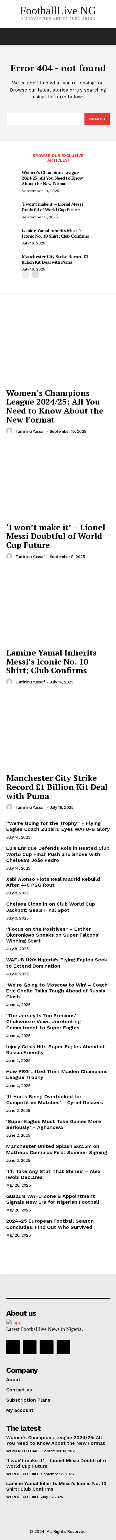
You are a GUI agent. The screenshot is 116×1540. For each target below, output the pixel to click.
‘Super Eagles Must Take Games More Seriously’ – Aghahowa (53, 1124)
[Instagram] (30, 1347)
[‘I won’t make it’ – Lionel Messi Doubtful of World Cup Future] (58, 480)
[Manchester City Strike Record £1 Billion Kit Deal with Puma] (58, 731)
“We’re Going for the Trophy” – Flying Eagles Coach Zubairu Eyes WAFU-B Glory (58, 826)
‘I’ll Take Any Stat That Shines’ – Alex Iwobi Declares (53, 1174)
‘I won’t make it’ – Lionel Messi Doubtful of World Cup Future (52, 207)
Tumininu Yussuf (30, 431)
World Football (22, 1474)
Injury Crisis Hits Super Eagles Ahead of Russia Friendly (55, 1049)
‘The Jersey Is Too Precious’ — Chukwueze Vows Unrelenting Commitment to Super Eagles (44, 1021)
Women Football (23, 1451)
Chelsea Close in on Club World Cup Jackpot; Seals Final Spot (50, 907)
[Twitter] (46, 1347)
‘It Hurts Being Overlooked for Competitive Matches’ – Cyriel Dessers (54, 1099)
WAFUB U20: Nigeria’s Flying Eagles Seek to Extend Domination (56, 963)
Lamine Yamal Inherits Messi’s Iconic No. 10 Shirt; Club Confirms (55, 233)
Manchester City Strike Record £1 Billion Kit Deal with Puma (55, 259)
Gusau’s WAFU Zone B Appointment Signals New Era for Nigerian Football (52, 1199)
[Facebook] (13, 1347)
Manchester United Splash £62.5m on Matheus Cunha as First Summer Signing (56, 1149)
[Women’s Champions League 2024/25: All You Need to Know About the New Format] (58, 345)
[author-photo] (10, 431)
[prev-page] (25, 274)
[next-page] (35, 274)
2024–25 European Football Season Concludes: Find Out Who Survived (50, 1224)
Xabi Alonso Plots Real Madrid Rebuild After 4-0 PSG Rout (53, 882)
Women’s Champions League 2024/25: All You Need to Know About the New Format (52, 177)
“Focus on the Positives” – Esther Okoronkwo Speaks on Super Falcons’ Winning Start (53, 935)
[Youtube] (63, 1347)
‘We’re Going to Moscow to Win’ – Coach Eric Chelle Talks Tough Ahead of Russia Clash (57, 991)
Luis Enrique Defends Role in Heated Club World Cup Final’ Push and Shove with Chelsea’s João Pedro (58, 854)
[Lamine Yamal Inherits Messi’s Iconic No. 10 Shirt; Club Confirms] (58, 605)
